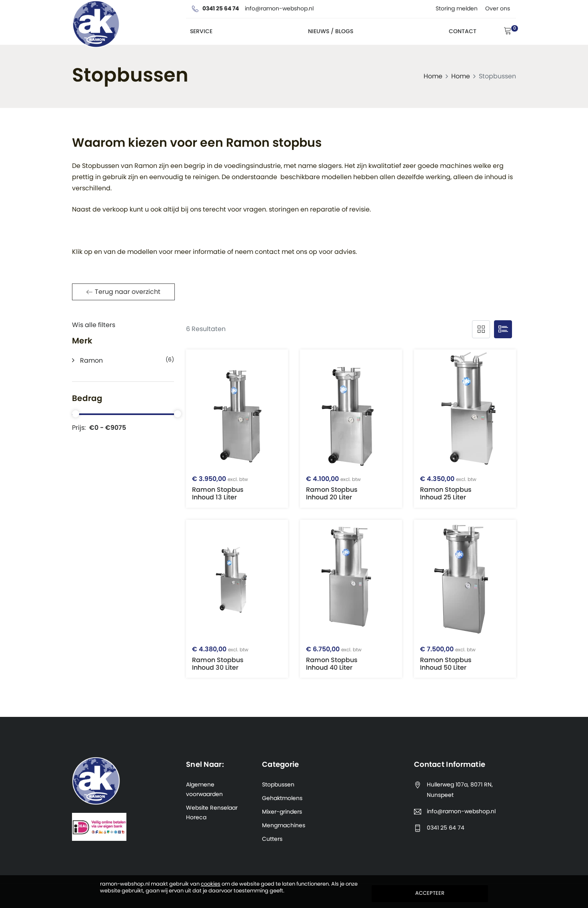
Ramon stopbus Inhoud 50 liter (448, 658)
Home (433, 76)
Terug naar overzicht (127, 292)
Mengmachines (283, 825)
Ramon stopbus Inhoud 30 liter (220, 658)
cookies (210, 884)
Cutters (272, 839)
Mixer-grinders (282, 812)
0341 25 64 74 (445, 828)
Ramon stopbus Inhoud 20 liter (333, 488)
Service (201, 31)
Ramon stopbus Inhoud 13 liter (220, 488)
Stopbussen (278, 785)
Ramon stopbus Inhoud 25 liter (448, 488)
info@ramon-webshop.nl (461, 811)
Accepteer (429, 893)
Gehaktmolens (282, 798)
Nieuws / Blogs (330, 31)
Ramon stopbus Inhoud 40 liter (334, 658)
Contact (462, 31)
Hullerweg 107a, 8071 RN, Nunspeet (460, 790)
